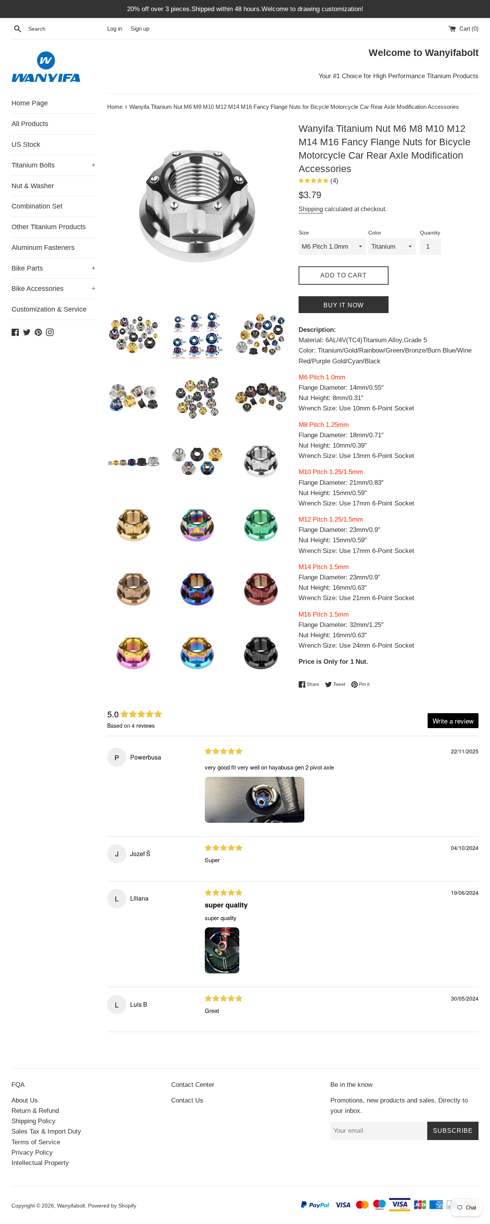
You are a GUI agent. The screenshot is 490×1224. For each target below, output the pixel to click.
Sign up (140, 28)
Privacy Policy (32, 1152)
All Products (29, 124)
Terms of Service (35, 1142)
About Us (24, 1100)
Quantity (430, 233)
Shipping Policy (33, 1121)
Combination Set (36, 206)
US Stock (25, 144)
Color (374, 233)
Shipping (311, 209)
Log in (114, 28)
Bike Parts (53, 268)
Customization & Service (49, 309)
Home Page (29, 103)
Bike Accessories (53, 288)
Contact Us (187, 1100)
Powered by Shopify (112, 1206)
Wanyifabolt (71, 1206)
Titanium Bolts (53, 165)
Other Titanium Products (48, 227)
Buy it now (343, 305)
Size (304, 233)
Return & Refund (35, 1110)
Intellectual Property (40, 1163)
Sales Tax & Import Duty (46, 1131)
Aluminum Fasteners (43, 247)
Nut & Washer (32, 186)
